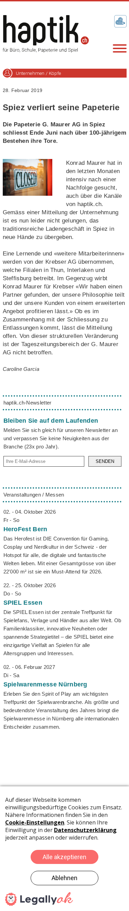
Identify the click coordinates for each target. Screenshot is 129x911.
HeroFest (25, 529)
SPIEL (22, 602)
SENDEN (105, 461)
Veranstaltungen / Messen (33, 495)
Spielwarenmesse (45, 684)
